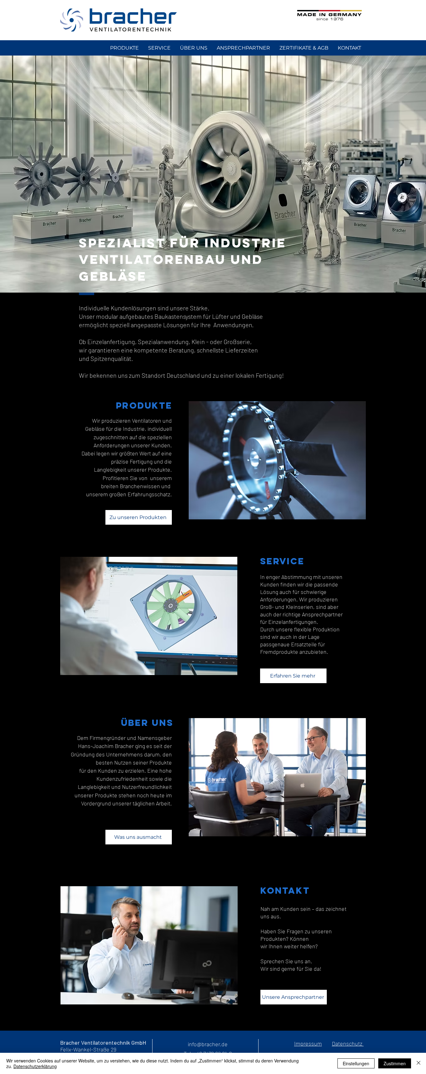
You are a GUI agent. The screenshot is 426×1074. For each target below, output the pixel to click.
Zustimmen (395, 1063)
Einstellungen (356, 1063)
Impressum (308, 1043)
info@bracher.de (208, 1044)
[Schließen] (418, 1063)
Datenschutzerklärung (35, 1066)
